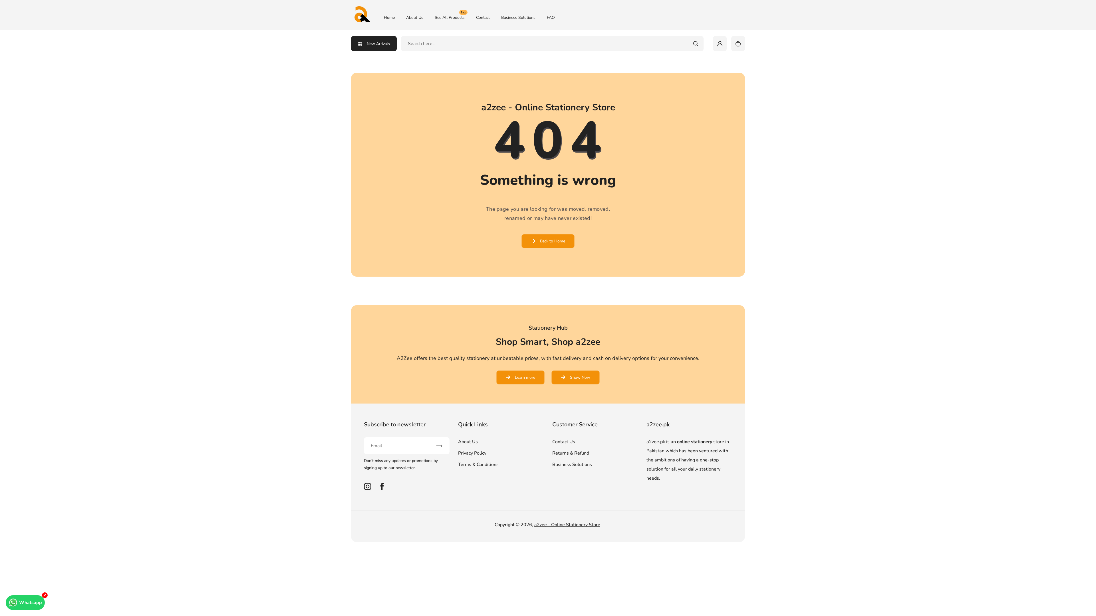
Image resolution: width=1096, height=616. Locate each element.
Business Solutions (518, 17)
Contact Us (563, 442)
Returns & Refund (570, 453)
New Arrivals (378, 43)
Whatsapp (30, 602)
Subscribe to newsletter (395, 424)
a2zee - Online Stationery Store (567, 525)
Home (389, 17)
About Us (414, 17)
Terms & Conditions (478, 464)
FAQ (551, 17)
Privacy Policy (472, 453)
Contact (483, 17)
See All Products (450, 17)
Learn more (525, 377)
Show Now (580, 377)
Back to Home (552, 241)
